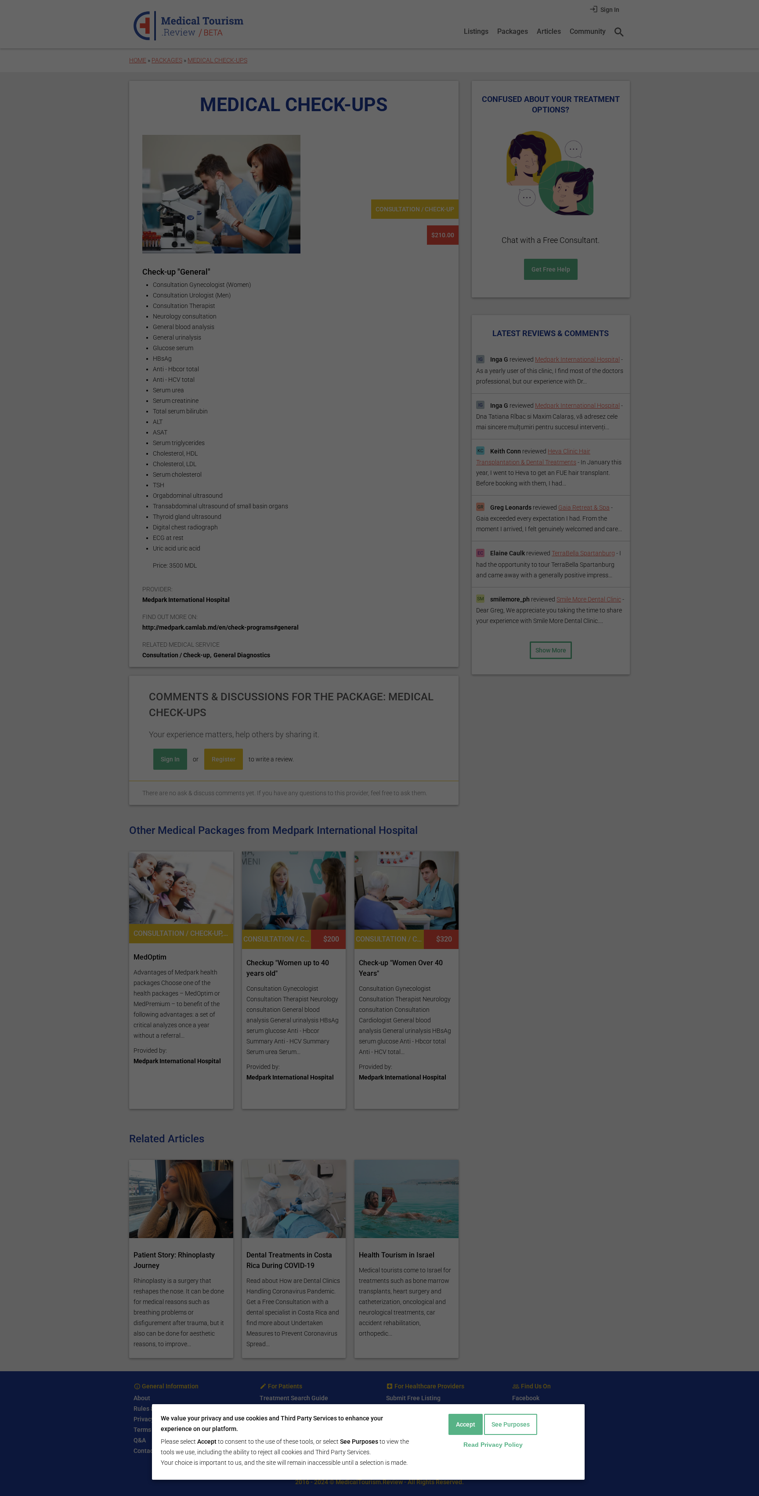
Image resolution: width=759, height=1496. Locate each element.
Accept (465, 1424)
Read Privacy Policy (493, 1444)
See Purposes (511, 1424)
